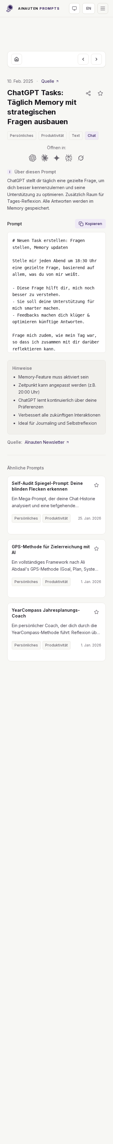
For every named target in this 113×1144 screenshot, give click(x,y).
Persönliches (21, 135)
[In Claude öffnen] (44, 158)
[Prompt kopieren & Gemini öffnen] (56, 158)
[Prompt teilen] (88, 93)
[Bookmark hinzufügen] (100, 93)
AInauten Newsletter (44, 442)
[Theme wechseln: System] (74, 8)
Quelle (47, 81)
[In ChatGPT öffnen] (32, 158)
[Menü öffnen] (102, 8)
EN (88, 8)
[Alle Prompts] (16, 59)
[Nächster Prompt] (96, 59)
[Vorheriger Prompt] (83, 59)
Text (76, 135)
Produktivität (52, 135)
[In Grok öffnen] (80, 158)
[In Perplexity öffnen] (68, 158)
